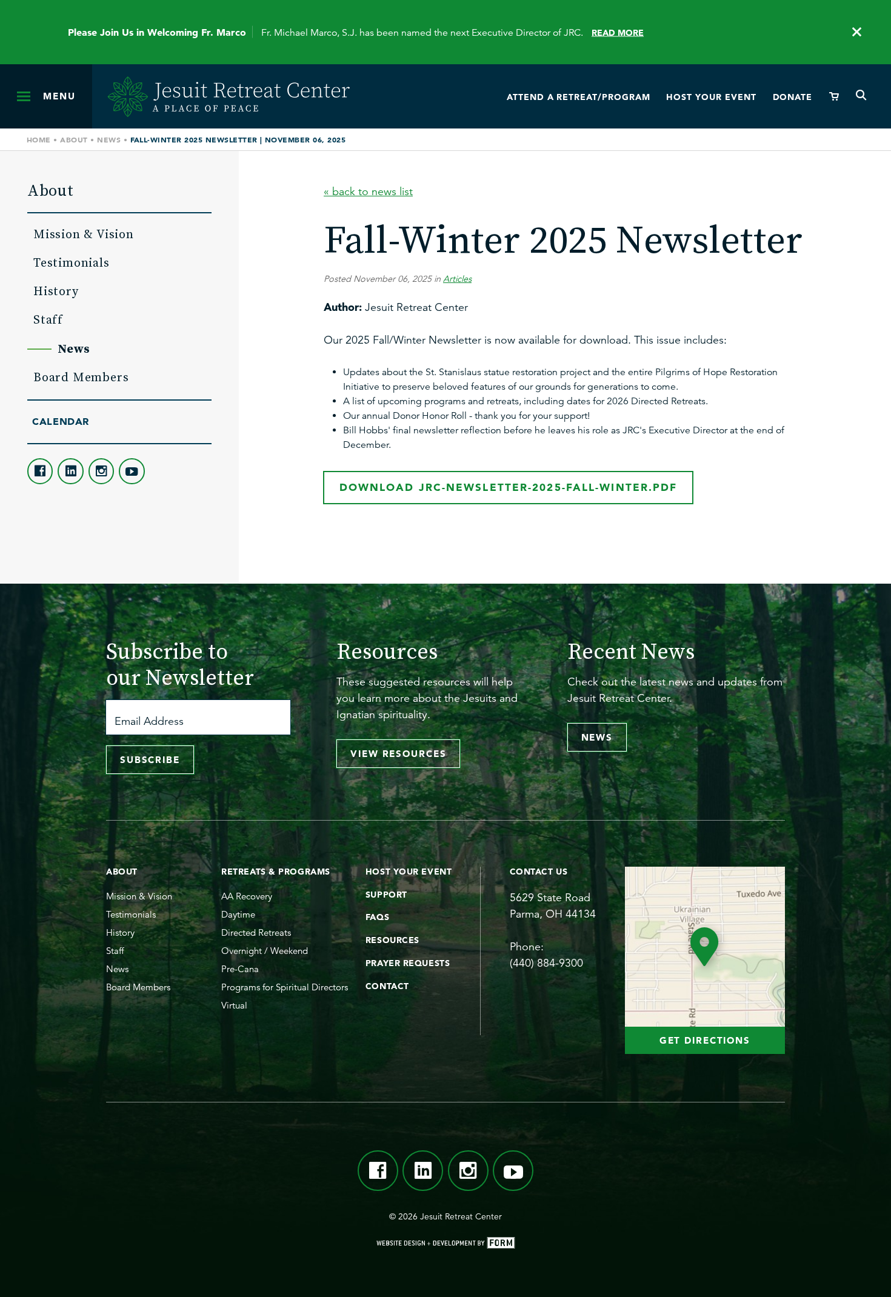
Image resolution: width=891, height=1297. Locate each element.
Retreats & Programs (275, 871)
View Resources (398, 753)
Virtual (234, 1005)
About (73, 139)
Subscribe (150, 759)
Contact (387, 986)
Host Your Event (408, 871)
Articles (457, 278)
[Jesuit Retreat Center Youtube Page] (131, 471)
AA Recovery (246, 896)
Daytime (238, 914)
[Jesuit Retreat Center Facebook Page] (40, 471)
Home (39, 139)
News (109, 139)
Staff (48, 319)
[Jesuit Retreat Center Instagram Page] (101, 471)
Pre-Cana (240, 969)
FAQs (377, 917)
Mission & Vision (83, 233)
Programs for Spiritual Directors (284, 987)
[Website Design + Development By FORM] (445, 1244)
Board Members (80, 376)
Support (386, 894)
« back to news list (368, 191)
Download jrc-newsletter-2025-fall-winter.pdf (508, 487)
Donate (793, 97)
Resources (392, 940)
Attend (578, 97)
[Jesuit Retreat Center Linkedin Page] (70, 471)
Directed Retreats (256, 932)
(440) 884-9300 (546, 963)
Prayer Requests (407, 963)
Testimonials (71, 262)
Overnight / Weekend (264, 950)
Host (711, 97)
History (56, 290)
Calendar (60, 421)
